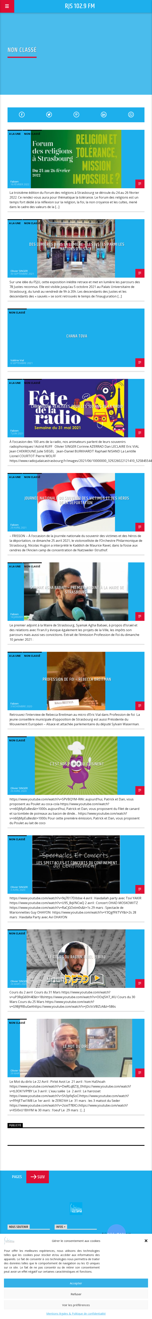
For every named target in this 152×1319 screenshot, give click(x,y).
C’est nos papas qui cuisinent (77, 764)
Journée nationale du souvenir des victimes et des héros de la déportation (77, 501)
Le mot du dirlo (77, 1046)
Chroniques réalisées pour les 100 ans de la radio (77, 406)
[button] (146, 1241)
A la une (15, 134)
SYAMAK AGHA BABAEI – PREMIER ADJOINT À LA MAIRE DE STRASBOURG (77, 590)
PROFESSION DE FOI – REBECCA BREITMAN (77, 679)
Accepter (76, 1283)
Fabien (14, 181)
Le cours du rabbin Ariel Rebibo (77, 957)
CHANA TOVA (76, 336)
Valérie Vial (17, 360)
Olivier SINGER (19, 271)
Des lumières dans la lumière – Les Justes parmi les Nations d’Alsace (76, 247)
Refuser (76, 1294)
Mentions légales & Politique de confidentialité (76, 1313)
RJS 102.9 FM (80, 6)
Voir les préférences (76, 1305)
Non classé (32, 134)
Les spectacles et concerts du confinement (77, 862)
